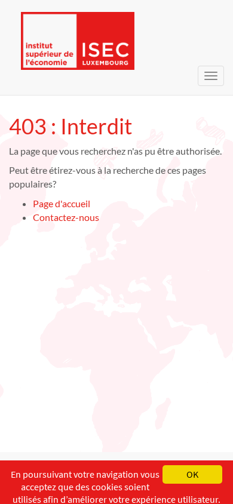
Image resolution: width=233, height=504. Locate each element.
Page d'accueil (61, 203)
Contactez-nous (66, 217)
